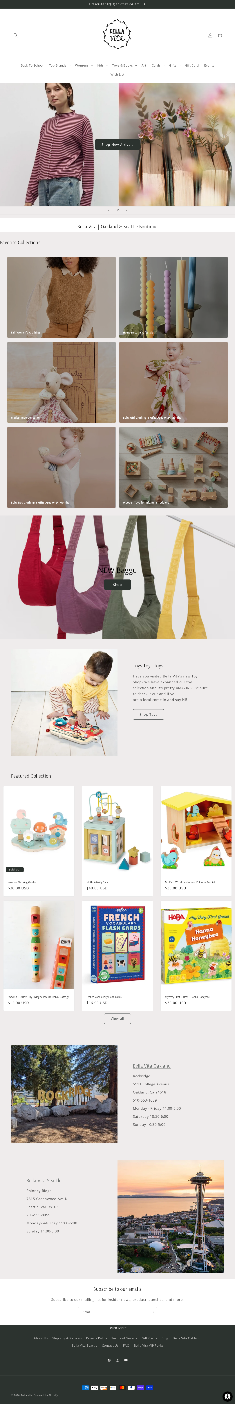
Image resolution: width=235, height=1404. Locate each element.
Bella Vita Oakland (152, 1066)
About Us (41, 1338)
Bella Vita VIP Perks (149, 1345)
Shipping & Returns (67, 1338)
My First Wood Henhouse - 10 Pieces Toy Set (190, 882)
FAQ (126, 1345)
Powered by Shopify (45, 1395)
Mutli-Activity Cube (97, 882)
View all (117, 1018)
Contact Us (110, 1345)
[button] (16, 35)
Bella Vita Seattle (44, 1181)
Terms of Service (124, 1338)
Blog (165, 1338)
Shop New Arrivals (117, 144)
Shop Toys (149, 714)
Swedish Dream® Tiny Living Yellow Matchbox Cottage (38, 996)
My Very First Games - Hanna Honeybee (187, 996)
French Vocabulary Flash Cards (104, 996)
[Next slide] (126, 210)
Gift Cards (149, 1338)
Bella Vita (26, 1395)
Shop (117, 584)
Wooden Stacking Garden (22, 882)
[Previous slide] (109, 210)
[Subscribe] (152, 1312)
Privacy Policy (96, 1338)
